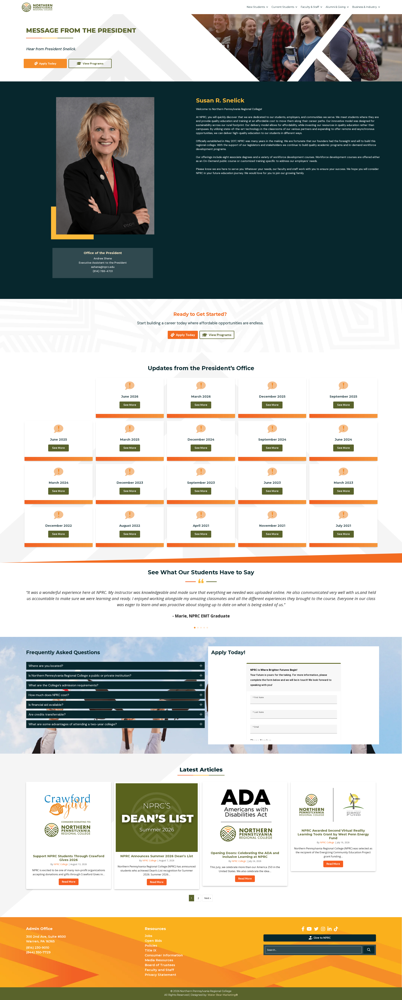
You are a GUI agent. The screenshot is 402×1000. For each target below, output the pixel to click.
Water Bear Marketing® (223, 995)
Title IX (150, 951)
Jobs (148, 937)
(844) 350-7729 (38, 953)
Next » (207, 899)
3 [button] (201, 628)
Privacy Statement (160, 976)
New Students (256, 6)
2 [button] (198, 628)
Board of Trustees (160, 966)
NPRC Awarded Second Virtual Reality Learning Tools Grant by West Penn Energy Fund (333, 835)
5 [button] (207, 628)
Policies (151, 946)
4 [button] (204, 628)
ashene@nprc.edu (102, 267)
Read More (70, 882)
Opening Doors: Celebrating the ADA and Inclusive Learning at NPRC (245, 856)
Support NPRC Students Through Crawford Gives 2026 (68, 859)
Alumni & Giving (336, 6)
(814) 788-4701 (103, 271)
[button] (115, 667)
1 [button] (195, 628)
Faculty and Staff (159, 971)
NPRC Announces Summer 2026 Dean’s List (156, 857)
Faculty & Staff (310, 6)
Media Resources (159, 961)
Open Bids (153, 942)
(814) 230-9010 (37, 948)
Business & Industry (364, 6)
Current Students (283, 6)
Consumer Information (164, 956)
